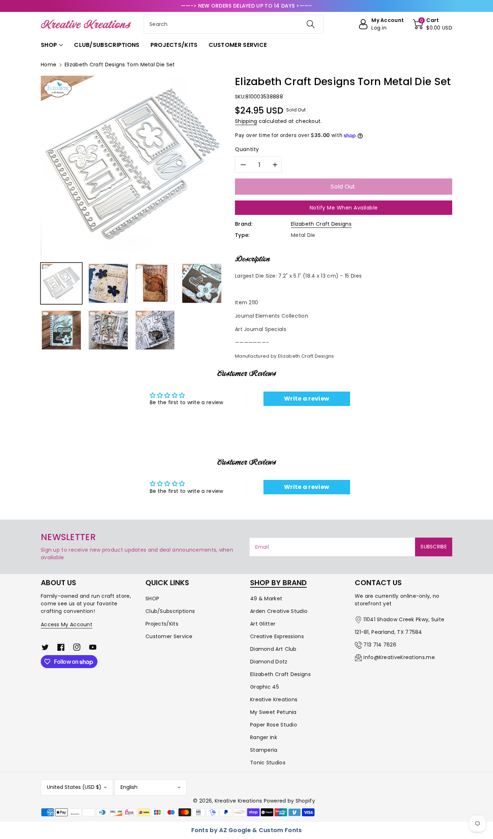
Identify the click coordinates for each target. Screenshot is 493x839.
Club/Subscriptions (170, 611)
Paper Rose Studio (273, 724)
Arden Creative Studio (278, 611)
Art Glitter (262, 623)
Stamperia (264, 750)
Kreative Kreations (273, 699)
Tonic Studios (267, 762)
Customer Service (169, 636)
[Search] (310, 24)
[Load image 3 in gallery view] (155, 283)
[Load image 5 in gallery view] (61, 330)
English (129, 787)
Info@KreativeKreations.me (399, 657)
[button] (432, 24)
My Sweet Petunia (273, 712)
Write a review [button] (306, 398)
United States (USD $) (74, 787)
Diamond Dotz (269, 661)
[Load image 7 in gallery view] (155, 330)
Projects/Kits (161, 623)
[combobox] (233, 24)
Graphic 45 (264, 686)
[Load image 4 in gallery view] (201, 283)
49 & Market (266, 598)
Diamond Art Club (273, 649)
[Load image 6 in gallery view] (108, 330)
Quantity (247, 149)
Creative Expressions (277, 636)
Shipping (246, 121)
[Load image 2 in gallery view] (108, 283)
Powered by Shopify (289, 800)
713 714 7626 (379, 644)
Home (48, 64)
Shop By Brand (278, 583)
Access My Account (66, 624)
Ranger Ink (263, 737)
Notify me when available (344, 207)
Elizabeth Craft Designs (321, 224)
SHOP (152, 598)
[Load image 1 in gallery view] (61, 283)
